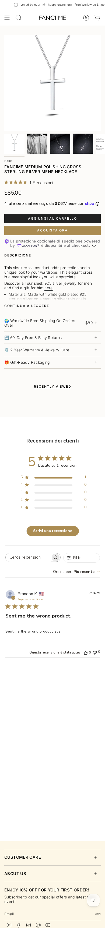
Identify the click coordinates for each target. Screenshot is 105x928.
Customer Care (22, 857)
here (48, 287)
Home (8, 161)
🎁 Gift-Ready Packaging (27, 362)
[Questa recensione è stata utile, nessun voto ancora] (86, 652)
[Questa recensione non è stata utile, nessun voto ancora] (95, 652)
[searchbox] (28, 557)
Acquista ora (52, 230)
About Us (15, 873)
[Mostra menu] (7, 18)
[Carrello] (97, 18)
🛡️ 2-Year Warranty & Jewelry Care (36, 350)
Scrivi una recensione (52, 530)
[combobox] (76, 571)
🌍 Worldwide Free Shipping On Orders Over (48, 322)
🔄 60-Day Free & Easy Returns (33, 337)
